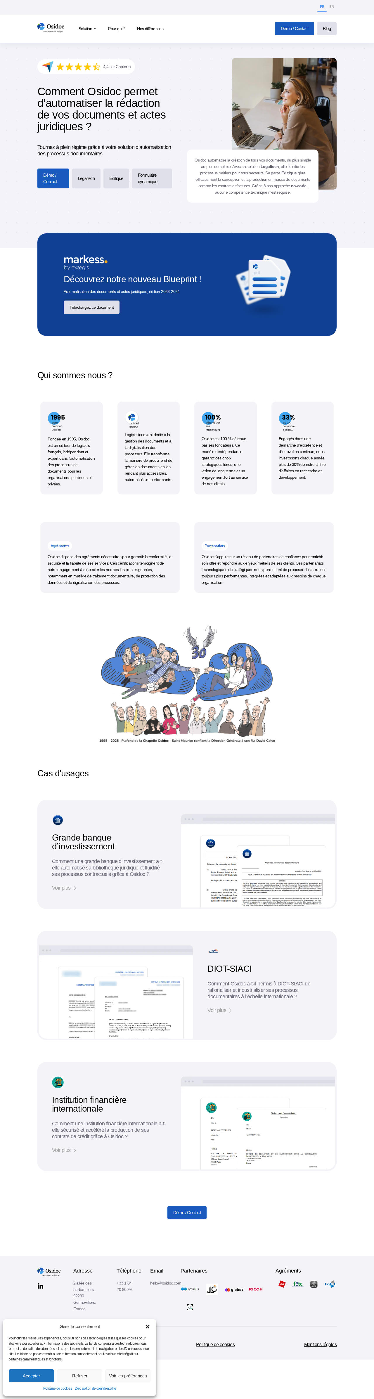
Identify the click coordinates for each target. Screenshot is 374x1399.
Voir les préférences (128, 1375)
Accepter (31, 1375)
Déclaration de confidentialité (95, 1388)
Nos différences (150, 28)
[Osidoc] (51, 28)
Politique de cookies (57, 1388)
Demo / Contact (295, 28)
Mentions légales (320, 1344)
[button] (147, 1326)
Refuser (79, 1375)
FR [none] (322, 6)
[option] (332, 7)
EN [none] (331, 6)
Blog (327, 28)
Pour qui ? (116, 28)
